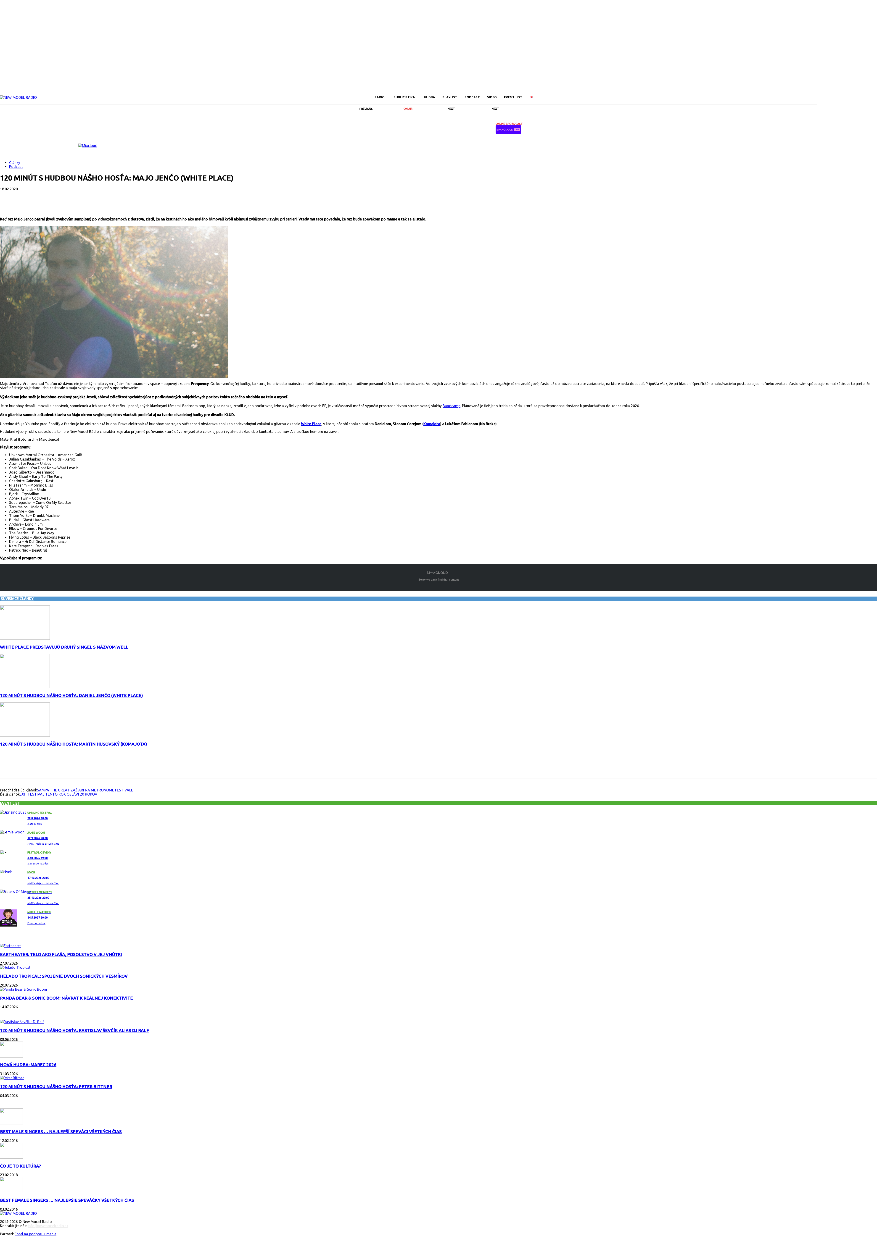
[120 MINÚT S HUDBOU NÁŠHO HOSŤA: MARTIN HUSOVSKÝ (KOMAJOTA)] (25, 735)
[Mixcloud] (874, 94)
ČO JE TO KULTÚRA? (20, 1166)
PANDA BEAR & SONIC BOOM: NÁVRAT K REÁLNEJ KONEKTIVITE (66, 998)
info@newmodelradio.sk (48, 1226)
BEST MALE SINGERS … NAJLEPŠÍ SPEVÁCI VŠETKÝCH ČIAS (61, 1131)
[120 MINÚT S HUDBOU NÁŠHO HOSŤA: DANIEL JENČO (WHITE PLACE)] (25, 687)
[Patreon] (843, 94)
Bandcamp (451, 406)
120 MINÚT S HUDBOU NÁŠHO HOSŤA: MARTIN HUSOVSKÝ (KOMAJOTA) (73, 744)
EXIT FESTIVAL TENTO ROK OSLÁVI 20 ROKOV (58, 794)
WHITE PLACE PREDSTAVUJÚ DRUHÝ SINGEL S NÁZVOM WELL (64, 647)
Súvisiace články (17, 599)
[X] (858, 94)
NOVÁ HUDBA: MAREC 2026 (28, 1064)
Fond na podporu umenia (35, 1234)
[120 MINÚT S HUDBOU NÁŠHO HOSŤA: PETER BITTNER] (12, 1078)
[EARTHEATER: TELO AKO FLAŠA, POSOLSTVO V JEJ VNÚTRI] (10, 946)
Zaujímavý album (18, 936)
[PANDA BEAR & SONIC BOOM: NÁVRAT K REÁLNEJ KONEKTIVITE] (23, 989)
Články (14, 162)
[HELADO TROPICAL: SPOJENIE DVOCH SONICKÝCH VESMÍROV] (15, 967)
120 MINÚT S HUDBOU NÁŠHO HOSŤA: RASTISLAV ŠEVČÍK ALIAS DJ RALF (74, 1030)
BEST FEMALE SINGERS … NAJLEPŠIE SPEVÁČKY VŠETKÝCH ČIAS (67, 1200)
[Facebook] (820, 94)
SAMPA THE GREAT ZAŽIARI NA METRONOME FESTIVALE (85, 790)
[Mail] (835, 94)
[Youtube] (866, 94)
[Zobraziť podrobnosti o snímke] (87, 146)
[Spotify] (851, 94)
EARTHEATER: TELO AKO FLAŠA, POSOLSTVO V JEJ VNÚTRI (61, 954)
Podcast (16, 167)
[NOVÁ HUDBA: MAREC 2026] (11, 1056)
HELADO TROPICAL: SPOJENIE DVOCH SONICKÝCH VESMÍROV (64, 976)
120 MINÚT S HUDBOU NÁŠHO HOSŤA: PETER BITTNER (56, 1086)
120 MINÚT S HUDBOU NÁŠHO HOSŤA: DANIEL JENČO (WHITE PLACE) (71, 695)
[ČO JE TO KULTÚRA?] (11, 1157)
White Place (311, 424)
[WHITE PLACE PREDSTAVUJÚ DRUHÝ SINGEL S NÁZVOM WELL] (25, 638)
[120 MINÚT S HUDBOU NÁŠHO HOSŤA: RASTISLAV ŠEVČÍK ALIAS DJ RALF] (22, 1022)
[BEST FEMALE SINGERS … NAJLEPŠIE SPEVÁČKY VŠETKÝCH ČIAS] (11, 1191)
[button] (811, 97)
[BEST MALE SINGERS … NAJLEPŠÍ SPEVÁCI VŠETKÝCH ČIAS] (11, 1123)
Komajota (431, 424)
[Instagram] (827, 94)
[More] (117, 204)
